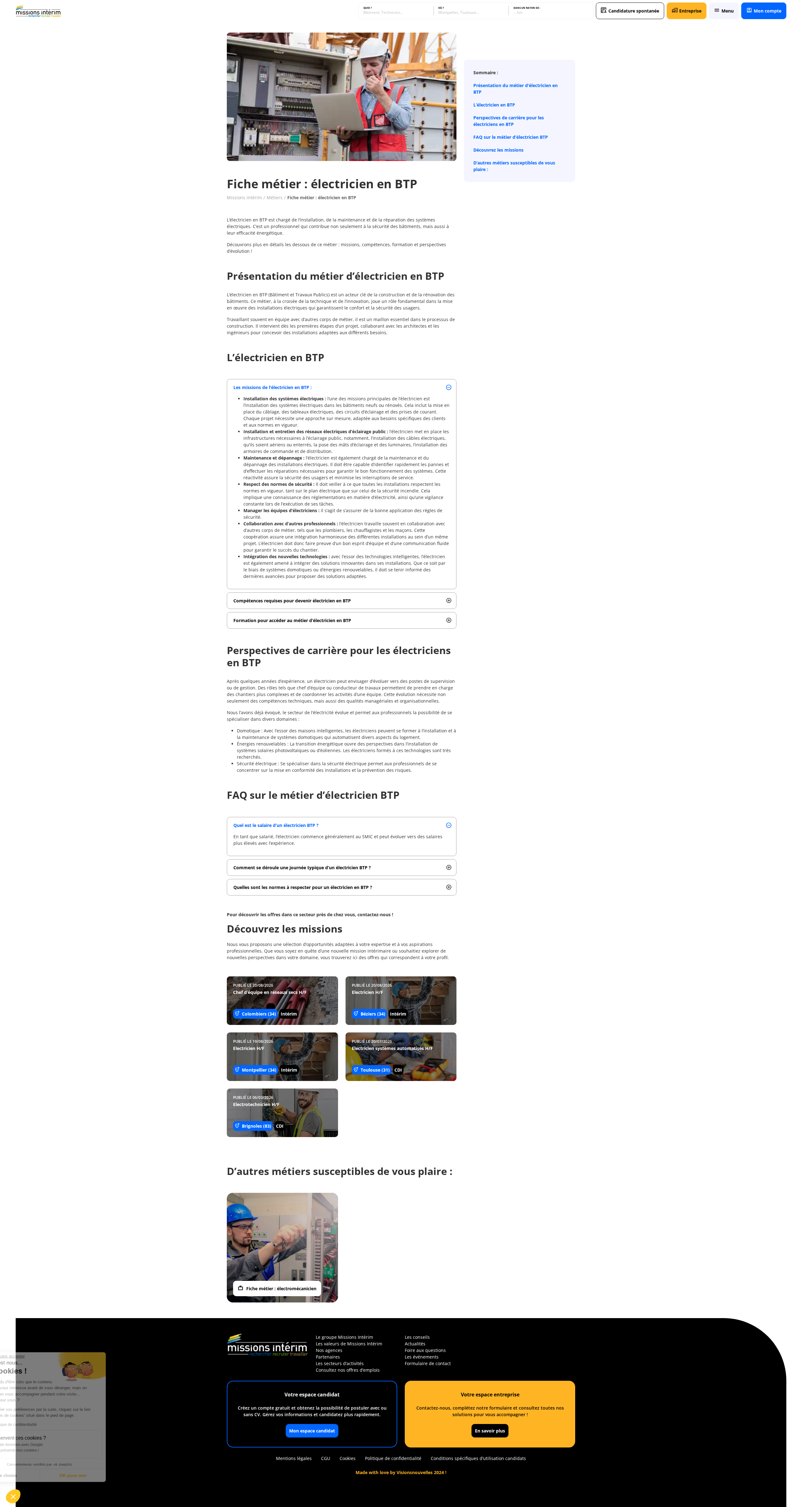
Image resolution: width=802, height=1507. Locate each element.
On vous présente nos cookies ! (44, 1450)
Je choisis (39, 1475)
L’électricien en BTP (494, 105)
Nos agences (329, 1350)
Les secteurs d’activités (340, 1363)
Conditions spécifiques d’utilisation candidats (478, 1458)
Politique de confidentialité (393, 1458)
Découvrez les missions (498, 150)
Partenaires (328, 1357)
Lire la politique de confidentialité (41, 1424)
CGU (325, 1458)
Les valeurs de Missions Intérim (349, 1344)
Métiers (275, 197)
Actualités (415, 1344)
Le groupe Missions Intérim (344, 1337)
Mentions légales (294, 1458)
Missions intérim (244, 197)
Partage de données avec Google (46, 1444)
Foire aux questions (425, 1350)
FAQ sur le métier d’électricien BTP (510, 137)
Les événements (422, 1357)
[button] (13, 1496)
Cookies (348, 1458)
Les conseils (417, 1337)
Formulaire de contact (428, 1363)
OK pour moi (104, 1475)
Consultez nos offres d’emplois (348, 1370)
